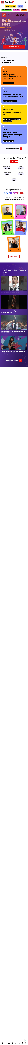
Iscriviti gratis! (14, 47)
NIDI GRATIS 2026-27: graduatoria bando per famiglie (12, 134)
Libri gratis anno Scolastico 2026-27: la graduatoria (12, 76)
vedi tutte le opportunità (12, 148)
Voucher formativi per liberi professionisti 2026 (13, 95)
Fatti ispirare (14, 257)
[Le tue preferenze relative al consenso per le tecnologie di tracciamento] (25, 1040)
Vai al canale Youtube (12, 360)
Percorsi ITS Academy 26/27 (12, 113)
